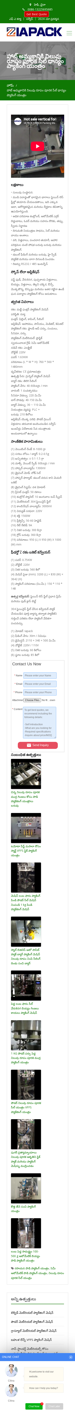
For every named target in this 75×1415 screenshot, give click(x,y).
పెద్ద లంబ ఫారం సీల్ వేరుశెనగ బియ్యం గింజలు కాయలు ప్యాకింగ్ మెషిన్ (25, 1008)
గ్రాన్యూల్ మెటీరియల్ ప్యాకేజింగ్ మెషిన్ (34, 1331)
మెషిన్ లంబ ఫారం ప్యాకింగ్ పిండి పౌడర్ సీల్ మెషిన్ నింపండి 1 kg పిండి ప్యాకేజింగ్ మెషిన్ (25, 902)
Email (18, 684)
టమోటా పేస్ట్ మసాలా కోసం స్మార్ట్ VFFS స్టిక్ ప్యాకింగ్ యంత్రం (26, 850)
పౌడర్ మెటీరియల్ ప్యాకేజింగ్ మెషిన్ (32, 1322)
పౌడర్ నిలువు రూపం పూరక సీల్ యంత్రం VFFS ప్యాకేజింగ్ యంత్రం (26, 1107)
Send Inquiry (40, 745)
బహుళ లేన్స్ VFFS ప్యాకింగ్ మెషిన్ (31, 1340)
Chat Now (36, 1405)
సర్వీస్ (29, 18)
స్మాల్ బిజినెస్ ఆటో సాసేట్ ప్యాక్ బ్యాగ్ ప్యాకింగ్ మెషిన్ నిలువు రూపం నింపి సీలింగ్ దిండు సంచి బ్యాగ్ (25, 956)
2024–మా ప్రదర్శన (48, 18)
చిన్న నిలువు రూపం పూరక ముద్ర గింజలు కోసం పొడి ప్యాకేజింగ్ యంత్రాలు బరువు (25, 798)
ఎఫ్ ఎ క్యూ (15, 18)
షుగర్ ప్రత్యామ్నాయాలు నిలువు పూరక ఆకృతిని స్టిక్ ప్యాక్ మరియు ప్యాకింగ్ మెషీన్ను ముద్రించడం (25, 1159)
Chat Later (54, 1406)
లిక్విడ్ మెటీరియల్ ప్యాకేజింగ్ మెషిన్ (32, 1313)
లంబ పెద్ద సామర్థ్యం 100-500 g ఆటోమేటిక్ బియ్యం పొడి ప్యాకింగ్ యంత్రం (25, 1255)
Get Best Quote (36, 14)
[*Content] (17, 737)
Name (18, 675)
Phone (18, 692)
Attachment (17, 700)
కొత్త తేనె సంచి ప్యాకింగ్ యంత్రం (23, 1209)
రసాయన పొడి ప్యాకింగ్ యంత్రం (32, 1268)
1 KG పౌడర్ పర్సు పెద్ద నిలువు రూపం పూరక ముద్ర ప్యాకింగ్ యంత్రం (26, 1057)
